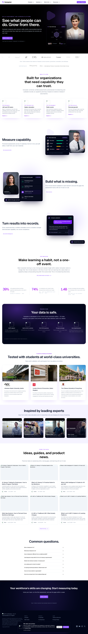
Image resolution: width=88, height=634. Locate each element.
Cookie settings (26, 630)
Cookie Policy (28, 628)
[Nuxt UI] (7, 2)
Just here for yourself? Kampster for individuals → (13, 41)
